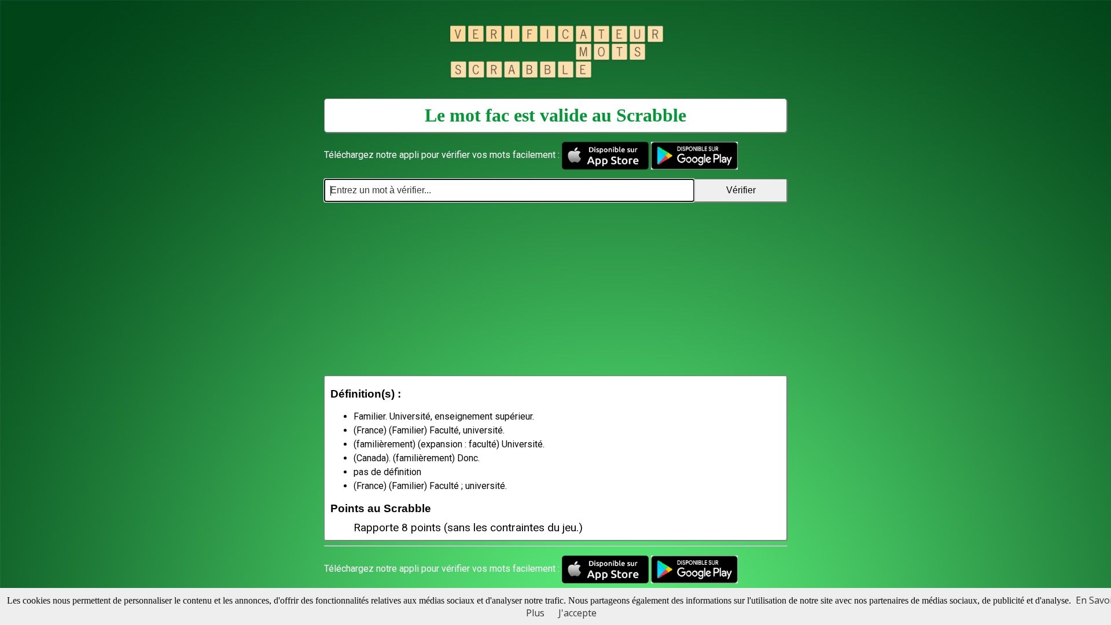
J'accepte (577, 612)
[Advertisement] (555, 289)
